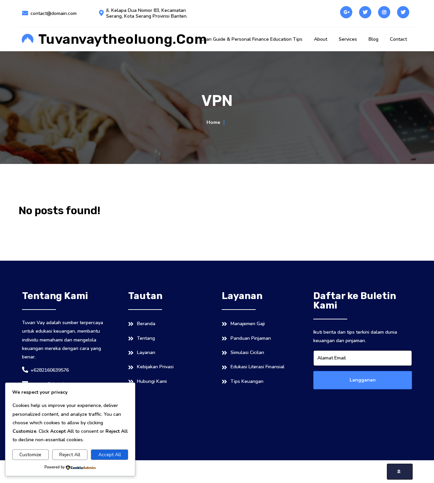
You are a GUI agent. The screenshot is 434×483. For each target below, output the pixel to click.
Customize (30, 454)
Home (213, 122)
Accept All (109, 454)
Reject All (69, 454)
